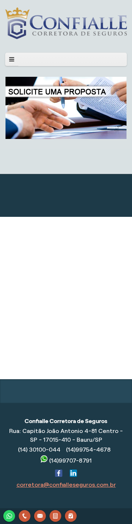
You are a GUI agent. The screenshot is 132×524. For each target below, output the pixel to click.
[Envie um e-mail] (40, 515)
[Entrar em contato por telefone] (24, 516)
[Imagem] (66, 37)
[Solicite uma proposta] (55, 515)
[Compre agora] (71, 515)
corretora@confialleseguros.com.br (66, 485)
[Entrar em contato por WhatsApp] (9, 515)
